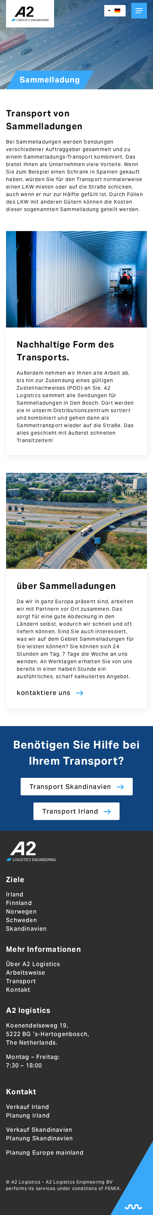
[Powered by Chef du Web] (133, 1207)
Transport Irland (70, 811)
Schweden (21, 920)
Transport (21, 981)
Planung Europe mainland (45, 1152)
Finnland (19, 903)
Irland (14, 894)
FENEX (112, 1188)
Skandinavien (26, 928)
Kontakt (18, 990)
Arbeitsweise (25, 972)
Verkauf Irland (27, 1107)
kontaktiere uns (44, 693)
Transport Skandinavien (70, 786)
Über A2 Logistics (33, 964)
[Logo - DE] (31, 852)
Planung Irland (28, 1115)
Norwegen (21, 911)
